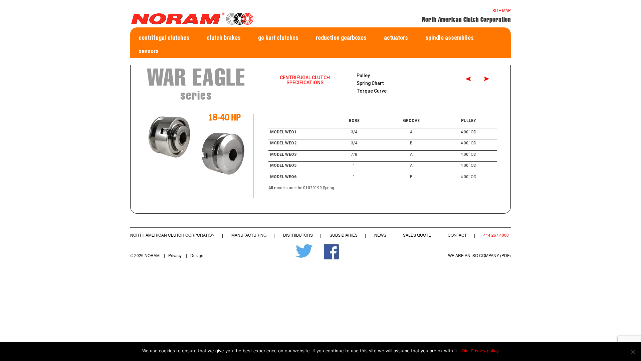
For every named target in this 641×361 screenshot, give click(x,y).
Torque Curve (372, 91)
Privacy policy (485, 350)
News (380, 235)
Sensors (149, 50)
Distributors (298, 235)
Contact (457, 235)
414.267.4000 (496, 235)
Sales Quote (417, 235)
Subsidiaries (344, 235)
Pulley (363, 75)
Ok (464, 350)
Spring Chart (370, 83)
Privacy (175, 255)
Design (196, 255)
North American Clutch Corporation (172, 235)
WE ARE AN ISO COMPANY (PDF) (479, 255)
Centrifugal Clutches (164, 37)
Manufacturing (248, 235)
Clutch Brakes (224, 37)
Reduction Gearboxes (341, 37)
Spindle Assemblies (449, 37)
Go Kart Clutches (278, 37)
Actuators (396, 37)
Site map (501, 10)
